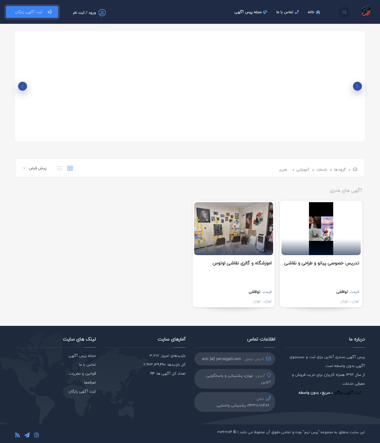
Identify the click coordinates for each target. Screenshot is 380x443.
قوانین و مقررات (82, 373)
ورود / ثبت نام (84, 13)
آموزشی (303, 169)
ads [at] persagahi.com (221, 359)
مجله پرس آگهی (248, 12)
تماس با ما (284, 12)
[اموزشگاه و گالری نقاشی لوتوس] (233, 228)
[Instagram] (36, 436)
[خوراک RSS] (17, 436)
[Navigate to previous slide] (357, 86)
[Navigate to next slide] (22, 86)
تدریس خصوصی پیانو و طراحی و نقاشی (321, 263)
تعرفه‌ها (90, 382)
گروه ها (340, 169)
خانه (311, 12)
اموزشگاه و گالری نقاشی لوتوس (242, 263)
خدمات (321, 169)
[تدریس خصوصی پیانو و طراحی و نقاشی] (320, 228)
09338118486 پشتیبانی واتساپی (243, 405)
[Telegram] (27, 436)
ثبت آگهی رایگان (28, 12)
